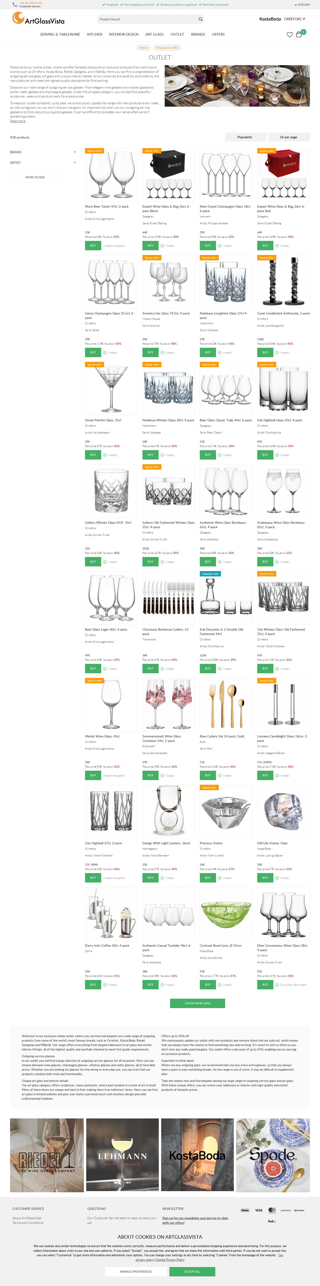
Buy (93, 245)
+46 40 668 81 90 (30, 3)
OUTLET (177, 34)
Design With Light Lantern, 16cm (166, 843)
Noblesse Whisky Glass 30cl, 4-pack (168, 420)
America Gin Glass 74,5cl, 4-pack (166, 313)
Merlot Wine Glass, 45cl (102, 736)
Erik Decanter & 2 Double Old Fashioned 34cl (221, 631)
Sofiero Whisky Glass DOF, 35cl (108, 522)
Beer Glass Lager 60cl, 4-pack (106, 629)
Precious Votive (211, 843)
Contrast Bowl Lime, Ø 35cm (221, 945)
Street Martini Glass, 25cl (103, 420)
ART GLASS (154, 34)
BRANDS (198, 34)
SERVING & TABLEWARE (60, 34)
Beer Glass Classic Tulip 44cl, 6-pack (226, 420)
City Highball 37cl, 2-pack (103, 843)
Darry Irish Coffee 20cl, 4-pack (107, 945)
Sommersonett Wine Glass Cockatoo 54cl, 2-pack (161, 738)
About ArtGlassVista (26, 1218)
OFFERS (218, 34)
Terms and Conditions (27, 1223)
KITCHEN (94, 34)
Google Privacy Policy (170, 1260)
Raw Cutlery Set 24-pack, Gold (222, 736)
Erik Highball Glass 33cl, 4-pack (279, 420)
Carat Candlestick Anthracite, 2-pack (283, 313)
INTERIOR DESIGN (123, 34)
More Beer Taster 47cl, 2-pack (107, 206)
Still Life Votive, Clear (272, 843)
